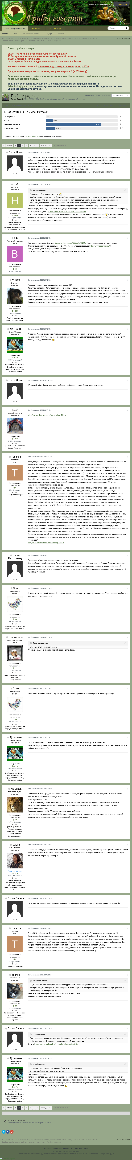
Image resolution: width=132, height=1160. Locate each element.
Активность (37, 29)
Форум (5, 34)
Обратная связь (81, 1148)
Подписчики (118, 95)
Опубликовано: (40, 152)
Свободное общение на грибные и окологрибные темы (63, 99)
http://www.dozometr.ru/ (99, 246)
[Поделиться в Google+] (12, 1132)
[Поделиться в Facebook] (8, 1132)
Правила (60, 34)
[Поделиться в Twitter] (4, 1132)
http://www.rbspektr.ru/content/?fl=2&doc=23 (67, 212)
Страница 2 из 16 (60, 145)
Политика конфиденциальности (58, 1148)
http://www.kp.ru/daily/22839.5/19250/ (70, 243)
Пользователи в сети (30, 34)
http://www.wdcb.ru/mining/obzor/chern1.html (47, 415)
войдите (17, 136)
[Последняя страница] (50, 145)
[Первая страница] (4, 145)
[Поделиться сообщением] (127, 152)
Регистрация (122, 4)
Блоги (15, 34)
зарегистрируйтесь (32, 136)
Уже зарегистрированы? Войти (98, 4)
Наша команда (55, 29)
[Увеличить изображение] (60, 194)
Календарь (48, 34)
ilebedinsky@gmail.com (21, 86)
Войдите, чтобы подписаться (98, 95)
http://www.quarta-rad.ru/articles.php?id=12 (46, 543)
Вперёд (44, 145)
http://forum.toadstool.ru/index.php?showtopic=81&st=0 (57, 1044)
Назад (9, 145)
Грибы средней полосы (15, 29)
